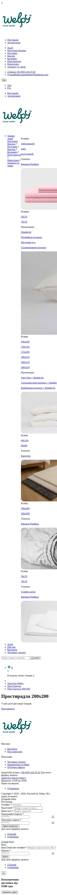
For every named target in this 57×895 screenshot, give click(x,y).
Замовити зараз (9, 892)
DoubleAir (26, 232)
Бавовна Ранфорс (30, 164)
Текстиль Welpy (15, 683)
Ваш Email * (7, 808)
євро (23, 149)
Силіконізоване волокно (33, 247)
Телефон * (6, 804)
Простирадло (14, 61)
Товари (11, 136)
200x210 (25, 362)
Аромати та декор (16, 67)
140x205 (25, 341)
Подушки (12, 53)
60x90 (24, 445)
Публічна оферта (16, 767)
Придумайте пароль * (12, 814)
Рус (9, 88)
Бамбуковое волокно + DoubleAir (38, 388)
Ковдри (11, 56)
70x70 (24, 222)
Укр (9, 85)
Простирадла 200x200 (18, 689)
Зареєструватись (10, 826)
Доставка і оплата (16, 652)
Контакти (12, 649)
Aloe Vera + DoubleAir (32, 377)
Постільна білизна (16, 50)
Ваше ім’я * (7, 811)
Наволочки (13, 64)
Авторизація (13, 42)
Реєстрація (12, 40)
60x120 (24, 440)
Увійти (5, 857)
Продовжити (8, 708)
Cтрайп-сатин (28, 591)
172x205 (25, 352)
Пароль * (6, 850)
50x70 (24, 216)
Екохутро (26, 456)
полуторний (27, 154)
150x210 (25, 347)
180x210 (25, 357)
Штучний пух (28, 242)
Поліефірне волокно (31, 237)
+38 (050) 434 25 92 (26, 72)
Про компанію (14, 751)
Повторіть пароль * (11, 820)
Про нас (11, 647)
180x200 (25, 513)
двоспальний (28, 143)
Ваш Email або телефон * (14, 847)
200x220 (25, 367)
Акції (10, 48)
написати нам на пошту (13, 778)
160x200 (25, 508)
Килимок (12, 58)
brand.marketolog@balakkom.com (31, 74)
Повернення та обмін (18, 764)
